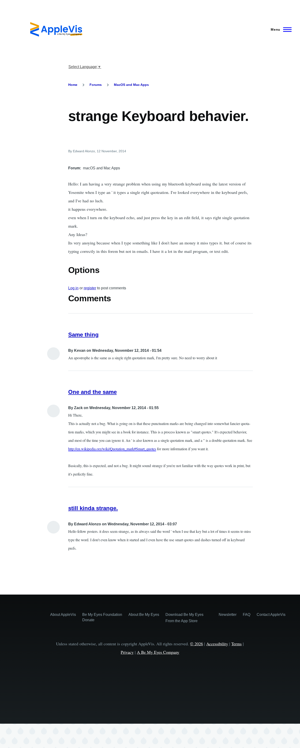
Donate (88, 620)
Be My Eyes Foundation (102, 615)
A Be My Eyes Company (158, 652)
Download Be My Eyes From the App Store (184, 618)
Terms (236, 643)
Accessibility (217, 643)
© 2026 (196, 643)
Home (72, 85)
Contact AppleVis (271, 615)
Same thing (83, 334)
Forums (96, 85)
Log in (73, 288)
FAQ (246, 615)
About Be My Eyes (143, 615)
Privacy (127, 652)
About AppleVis (63, 615)
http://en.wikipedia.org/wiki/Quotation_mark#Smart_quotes (112, 448)
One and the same (92, 392)
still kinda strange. (93, 508)
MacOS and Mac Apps (131, 85)
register (90, 288)
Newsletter (227, 615)
